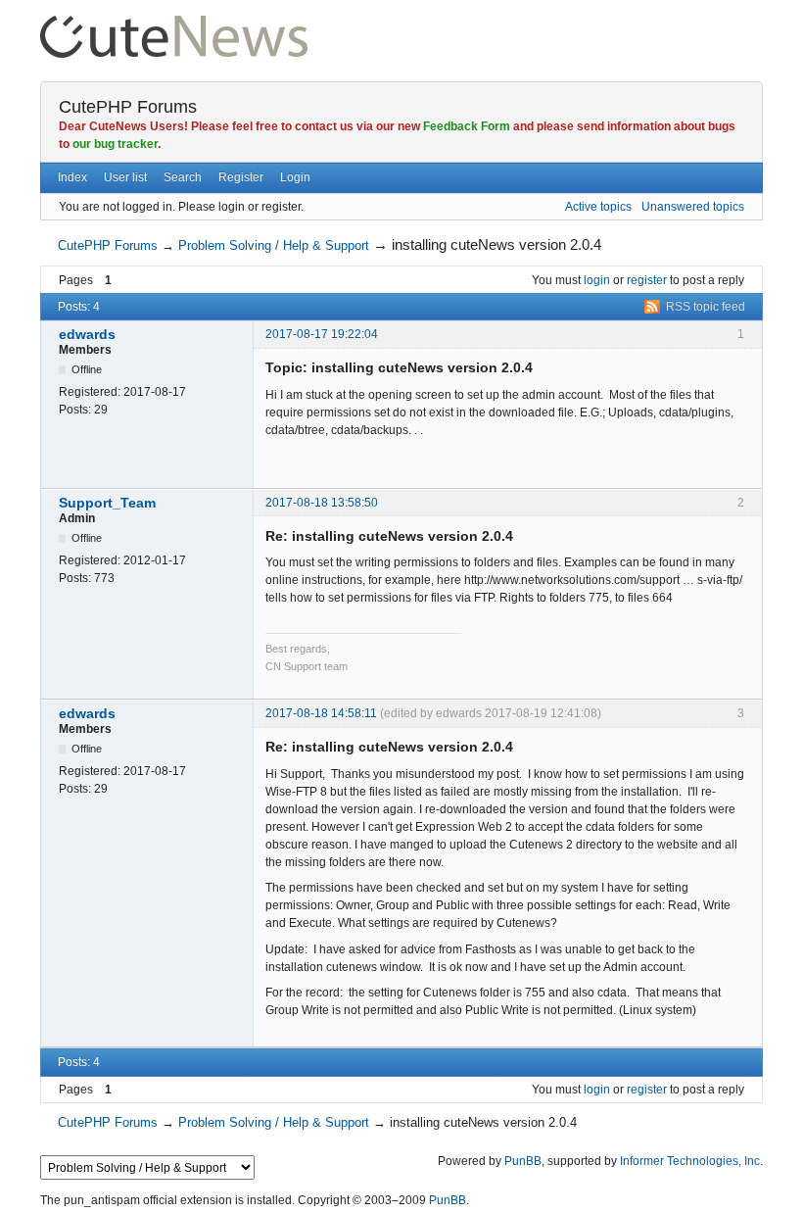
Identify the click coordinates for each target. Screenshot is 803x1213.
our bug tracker (115, 144)
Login (295, 177)
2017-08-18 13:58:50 (321, 502)
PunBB (523, 1161)
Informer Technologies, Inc (690, 1161)
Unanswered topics (692, 207)
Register (240, 177)
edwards (87, 334)
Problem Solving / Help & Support (273, 245)
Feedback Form (466, 126)
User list (125, 177)
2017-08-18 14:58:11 (321, 713)
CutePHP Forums (128, 107)
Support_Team (107, 502)
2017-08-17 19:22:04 (321, 334)
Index (72, 177)
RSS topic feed (705, 307)
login (597, 280)
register (647, 280)
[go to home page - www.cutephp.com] (173, 24)
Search (183, 177)
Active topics (598, 207)
